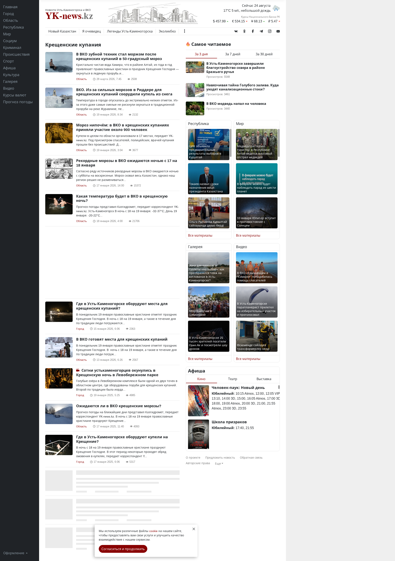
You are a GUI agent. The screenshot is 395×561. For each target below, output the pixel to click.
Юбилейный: (223, 393)
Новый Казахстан (62, 31)
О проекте (193, 457)
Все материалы (200, 235)
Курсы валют (14, 95)
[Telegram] (261, 30)
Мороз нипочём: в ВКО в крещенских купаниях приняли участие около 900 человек (122, 127)
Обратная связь (251, 457)
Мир (7, 33)
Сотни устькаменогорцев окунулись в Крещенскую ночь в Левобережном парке (117, 372)
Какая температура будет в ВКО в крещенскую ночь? (122, 198)
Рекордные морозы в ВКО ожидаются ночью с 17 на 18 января (126, 163)
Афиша (9, 67)
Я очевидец (91, 31)
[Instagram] (269, 30)
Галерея (10, 81)
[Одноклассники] (244, 30)
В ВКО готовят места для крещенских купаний (121, 339)
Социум (10, 40)
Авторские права (198, 463)
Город (8, 13)
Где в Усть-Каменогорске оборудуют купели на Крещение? (122, 439)
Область (10, 20)
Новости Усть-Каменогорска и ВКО (68, 10)
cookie (153, 531)
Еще (218, 463)
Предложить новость (220, 457)
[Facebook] (252, 30)
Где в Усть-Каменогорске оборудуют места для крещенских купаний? (122, 306)
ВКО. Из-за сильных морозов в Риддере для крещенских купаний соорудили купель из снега (124, 92)
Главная (10, 6)
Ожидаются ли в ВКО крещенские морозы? (118, 405)
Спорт (8, 61)
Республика (13, 27)
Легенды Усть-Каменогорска (130, 31)
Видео (8, 88)
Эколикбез (167, 31)
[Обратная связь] (278, 30)
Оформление (14, 553)
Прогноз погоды (18, 101)
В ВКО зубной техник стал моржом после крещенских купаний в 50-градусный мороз (119, 56)
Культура (11, 74)
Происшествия (16, 54)
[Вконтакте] (236, 30)
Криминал (12, 47)
